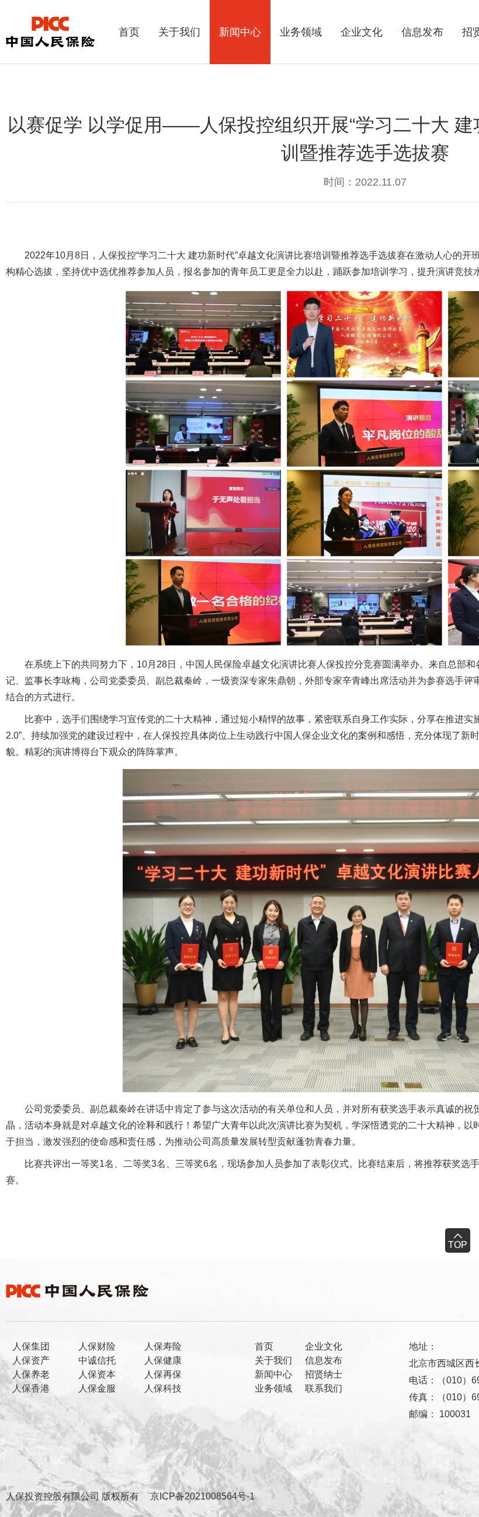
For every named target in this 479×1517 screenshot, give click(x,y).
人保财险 (97, 1346)
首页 (129, 32)
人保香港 (31, 1388)
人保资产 (31, 1360)
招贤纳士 (323, 1374)
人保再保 (163, 1374)
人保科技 (163, 1388)
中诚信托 (97, 1360)
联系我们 (323, 1388)
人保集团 (31, 1346)
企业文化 (362, 32)
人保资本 (97, 1374)
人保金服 (97, 1388)
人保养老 (31, 1374)
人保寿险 (163, 1346)
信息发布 (422, 32)
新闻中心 (240, 32)
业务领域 (301, 32)
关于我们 (179, 32)
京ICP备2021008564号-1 (202, 1496)
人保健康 (163, 1360)
